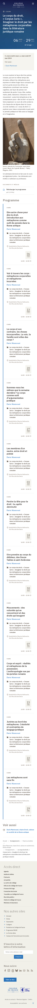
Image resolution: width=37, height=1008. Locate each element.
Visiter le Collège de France (12, 900)
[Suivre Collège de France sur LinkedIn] (20, 970)
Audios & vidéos (9, 874)
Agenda (6, 871)
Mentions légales (22, 999)
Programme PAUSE (11, 930)
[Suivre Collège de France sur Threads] (12, 970)
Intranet (8, 916)
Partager (29, 45)
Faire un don (10, 980)
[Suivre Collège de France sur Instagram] (9, 970)
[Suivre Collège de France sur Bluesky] (16, 970)
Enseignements (10, 850)
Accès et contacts (10, 999)
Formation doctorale (10, 891)
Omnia (8, 919)
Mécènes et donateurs (11, 903)
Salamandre (9, 922)
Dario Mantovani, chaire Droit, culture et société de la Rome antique (20, 831)
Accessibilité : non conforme (18, 1003)
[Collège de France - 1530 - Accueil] (18, 5)
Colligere (9, 924)
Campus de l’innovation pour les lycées (17, 936)
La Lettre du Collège (10, 883)
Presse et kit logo (9, 888)
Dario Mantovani (11, 66)
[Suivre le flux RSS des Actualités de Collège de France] (28, 970)
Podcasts (7, 877)
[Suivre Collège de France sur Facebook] (5, 970)
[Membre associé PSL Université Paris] (25, 990)
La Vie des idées (11, 933)
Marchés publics (9, 897)
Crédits (30, 999)
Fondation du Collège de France (15, 927)
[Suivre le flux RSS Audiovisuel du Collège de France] (32, 970)
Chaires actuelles (27, 841)
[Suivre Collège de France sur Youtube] (24, 970)
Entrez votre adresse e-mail (14, 952)
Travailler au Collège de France (13, 894)
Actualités (7, 880)
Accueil (5, 841)
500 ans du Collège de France (13, 886)
